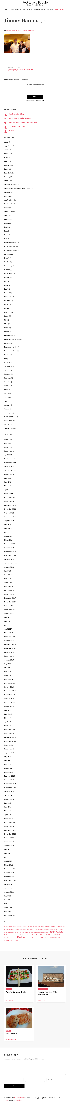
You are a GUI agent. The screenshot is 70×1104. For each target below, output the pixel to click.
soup (41, 938)
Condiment (8, 204)
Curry (6, 215)
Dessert (7, 219)
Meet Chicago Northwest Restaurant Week (39, 935)
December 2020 (10, 463)
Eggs (6, 231)
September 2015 (10, 702)
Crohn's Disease (9, 212)
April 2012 (8, 861)
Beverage (7, 165)
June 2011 (8, 900)
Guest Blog (8, 266)
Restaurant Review (11, 347)
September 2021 (10, 451)
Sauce (6, 370)
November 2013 (10, 788)
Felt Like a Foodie (35, 2)
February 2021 (9, 459)
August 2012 (9, 846)
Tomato (16, 940)
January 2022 (9, 447)
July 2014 (7, 757)
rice (5, 359)
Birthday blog (48, 926)
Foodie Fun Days (14, 9)
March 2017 (8, 633)
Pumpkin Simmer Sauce (12, 339)
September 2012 (10, 842)
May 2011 (7, 904)
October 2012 (9, 838)
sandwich (27, 938)
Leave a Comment (28, 30)
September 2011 (10, 888)
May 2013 (7, 811)
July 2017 (7, 617)
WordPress (19, 1100)
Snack (6, 390)
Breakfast (7, 173)
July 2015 (7, 710)
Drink (6, 227)
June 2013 (8, 807)
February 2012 (9, 869)
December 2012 (10, 830)
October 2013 (9, 791)
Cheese (6, 181)
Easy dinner (25, 932)
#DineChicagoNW (17, 926)
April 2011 (8, 908)
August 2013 (9, 799)
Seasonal (7, 378)
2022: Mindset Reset (17, 126)
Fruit (6, 258)
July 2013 (7, 803)
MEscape (7, 301)
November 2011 (10, 880)
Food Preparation (10, 243)
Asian (6, 150)
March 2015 (8, 726)
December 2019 (10, 505)
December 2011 (10, 877)
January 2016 (9, 687)
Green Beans (10, 935)
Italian (6, 277)
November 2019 (10, 509)
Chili (44, 929)
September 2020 (10, 470)
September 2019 (10, 517)
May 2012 (7, 857)
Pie (5, 320)
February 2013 (9, 822)
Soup (6, 397)
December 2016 (10, 644)
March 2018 (8, 586)
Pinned (9, 938)
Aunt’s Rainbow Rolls (16, 992)
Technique (8, 413)
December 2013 (10, 784)
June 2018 (8, 575)
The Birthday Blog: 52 (17, 114)
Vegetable (8, 421)
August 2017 (9, 614)
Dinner (6, 223)
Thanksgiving (53, 938)
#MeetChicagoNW (27, 926)
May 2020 (7, 486)
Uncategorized (9, 417)
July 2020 (7, 478)
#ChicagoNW (8, 926)
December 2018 (10, 552)
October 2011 (9, 884)
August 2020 (9, 474)
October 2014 (9, 745)
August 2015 (9, 706)
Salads (6, 362)
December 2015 (10, 691)
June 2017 (8, 621)
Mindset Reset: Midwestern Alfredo (23, 122)
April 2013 (8, 815)
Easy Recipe (32, 932)
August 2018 (9, 567)
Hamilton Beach (21, 935)
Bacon (6, 154)
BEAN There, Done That (19, 131)
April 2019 (8, 536)
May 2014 (7, 764)
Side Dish (7, 382)
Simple (6, 386)
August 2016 (9, 660)
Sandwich (7, 366)
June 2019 (8, 528)
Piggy (5, 938)
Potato (6, 332)
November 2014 (10, 741)
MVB (55, 935)
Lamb (6, 285)
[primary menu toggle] (2, 3)
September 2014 (10, 749)
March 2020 (8, 494)
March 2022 (8, 443)
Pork (6, 328)
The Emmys (11, 1033)
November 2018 (10, 555)
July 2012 (7, 850)
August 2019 (9, 521)
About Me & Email (54, 1097)
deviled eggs (18, 932)
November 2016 (10, 648)
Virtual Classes (9, 428)
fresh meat (8, 254)
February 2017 (9, 637)
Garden (6, 262)
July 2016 (7, 664)
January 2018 (9, 594)
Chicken (7, 192)
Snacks (6, 393)
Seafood (7, 374)
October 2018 (9, 559)
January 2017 (9, 641)
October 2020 (9, 467)
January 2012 (9, 873)
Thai (48, 938)
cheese (63, 926)
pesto (61, 935)
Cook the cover (58, 929)
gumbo (15, 935)
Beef (6, 161)
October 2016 (9, 652)
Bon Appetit (56, 927)
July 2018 (7, 571)
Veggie (6, 424)
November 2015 (10, 695)
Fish (5, 239)
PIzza (6, 324)
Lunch (6, 293)
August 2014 (9, 753)
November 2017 (10, 602)
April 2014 (8, 768)
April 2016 (8, 675)
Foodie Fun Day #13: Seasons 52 (47, 993)
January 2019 (9, 548)
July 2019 (7, 525)
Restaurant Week (10, 351)
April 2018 (8, 583)
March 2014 (8, 772)
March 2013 (8, 819)
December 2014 (10, 737)
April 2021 (8, 455)
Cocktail (7, 196)
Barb (8, 30)
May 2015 (7, 718)
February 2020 (9, 497)
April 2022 (8, 439)
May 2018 (7, 579)
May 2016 (7, 672)
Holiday (7, 270)
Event (6, 235)
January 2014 (9, 780)
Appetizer (7, 146)
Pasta (6, 316)
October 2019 (9, 513)
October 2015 (9, 699)
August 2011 (9, 892)
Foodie (52, 931)
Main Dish (7, 297)
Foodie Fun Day (9, 246)
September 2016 (10, 656)
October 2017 (9, 606)
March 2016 (8, 679)
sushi (45, 938)
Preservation (8, 335)
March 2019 (8, 540)
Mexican (7, 304)
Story (6, 401)
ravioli (15, 938)
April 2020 (8, 490)
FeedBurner (40, 100)
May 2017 (7, 625)
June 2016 (8, 668)
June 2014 (8, 761)
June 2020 (8, 482)
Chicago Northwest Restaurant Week (17, 188)
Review (6, 355)
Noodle (6, 312)
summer (7, 405)
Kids (5, 281)
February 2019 (9, 544)
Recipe (6, 343)
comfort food (8, 200)
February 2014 (9, 776)
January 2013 (9, 826)
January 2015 (9, 733)
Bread (6, 169)
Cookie (6, 208)
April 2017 (8, 629)
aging (6, 142)
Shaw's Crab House (34, 938)
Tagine (6, 409)
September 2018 (10, 563)
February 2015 (9, 730)
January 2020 (9, 501)
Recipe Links (40, 1098)
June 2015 (8, 714)
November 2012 (10, 834)
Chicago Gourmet (10, 185)
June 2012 (8, 853)
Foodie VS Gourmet (41, 1097)
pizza (12, 938)
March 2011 (8, 911)
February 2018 (9, 590)
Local (6, 289)
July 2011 (7, 896)
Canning (7, 177)
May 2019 (7, 532)
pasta (58, 935)
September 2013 (10, 795)
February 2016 (9, 683)
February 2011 (9, 915)
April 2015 (8, 722)
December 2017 (10, 598)
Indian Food (8, 274)
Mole (6, 308)
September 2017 (10, 610)
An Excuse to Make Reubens (20, 118)
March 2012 (8, 865)
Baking (6, 157)
